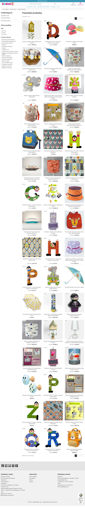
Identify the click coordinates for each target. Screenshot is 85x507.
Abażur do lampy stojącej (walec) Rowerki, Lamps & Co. (53, 178)
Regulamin (3, 480)
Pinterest (13, 465)
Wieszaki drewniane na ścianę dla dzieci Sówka (32, 396)
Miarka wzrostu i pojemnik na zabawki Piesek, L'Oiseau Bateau (53, 315)
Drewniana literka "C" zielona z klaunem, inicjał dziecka (31, 205)
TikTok (2, 465)
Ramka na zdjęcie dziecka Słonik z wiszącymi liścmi (53, 288)
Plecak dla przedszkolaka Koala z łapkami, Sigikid (32, 124)
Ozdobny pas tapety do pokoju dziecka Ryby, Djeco (53, 423)
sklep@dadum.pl (64, 486)
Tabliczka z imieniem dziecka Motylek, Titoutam (53, 369)
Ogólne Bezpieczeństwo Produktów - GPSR (11, 488)
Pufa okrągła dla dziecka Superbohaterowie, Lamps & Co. (74, 124)
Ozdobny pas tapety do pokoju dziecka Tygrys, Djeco (32, 259)
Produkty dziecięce (5, 18)
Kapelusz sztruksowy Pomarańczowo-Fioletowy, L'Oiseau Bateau (74, 205)
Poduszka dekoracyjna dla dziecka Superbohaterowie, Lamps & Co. (32, 178)
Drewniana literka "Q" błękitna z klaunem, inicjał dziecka (31, 450)
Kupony (31, 481)
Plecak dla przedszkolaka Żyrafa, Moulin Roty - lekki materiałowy (74, 232)
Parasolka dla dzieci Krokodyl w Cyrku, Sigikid (53, 69)
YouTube (6, 465)
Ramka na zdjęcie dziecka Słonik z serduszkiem (32, 96)
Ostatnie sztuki (5, 15)
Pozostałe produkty (5, 20)
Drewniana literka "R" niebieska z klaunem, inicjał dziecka (53, 450)
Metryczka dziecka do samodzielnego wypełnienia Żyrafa (74, 396)
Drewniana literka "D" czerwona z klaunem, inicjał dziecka (53, 42)
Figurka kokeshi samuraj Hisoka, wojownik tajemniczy (74, 315)
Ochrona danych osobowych (8, 478)
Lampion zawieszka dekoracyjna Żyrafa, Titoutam (32, 42)
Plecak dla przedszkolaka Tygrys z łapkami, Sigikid (74, 450)
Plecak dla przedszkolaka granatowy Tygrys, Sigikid (31, 151)
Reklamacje (4, 483)
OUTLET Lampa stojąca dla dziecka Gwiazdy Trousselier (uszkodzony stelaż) (74, 342)
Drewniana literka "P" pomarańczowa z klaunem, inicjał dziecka (32, 288)
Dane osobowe (33, 476)
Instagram (9, 465)
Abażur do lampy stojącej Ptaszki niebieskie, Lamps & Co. (32, 342)
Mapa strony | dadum (6, 493)
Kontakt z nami (4, 486)
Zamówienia (32, 478)
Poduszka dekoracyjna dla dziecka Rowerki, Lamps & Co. (32, 232)
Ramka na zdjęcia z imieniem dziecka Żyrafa (53, 124)
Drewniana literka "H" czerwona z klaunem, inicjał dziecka (53, 259)
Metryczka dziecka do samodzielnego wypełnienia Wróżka (32, 369)
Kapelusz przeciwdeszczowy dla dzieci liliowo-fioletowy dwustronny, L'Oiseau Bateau (74, 260)
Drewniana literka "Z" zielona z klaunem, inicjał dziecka (31, 423)
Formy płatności (5, 481)
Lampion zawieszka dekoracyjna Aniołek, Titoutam (53, 342)
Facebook (16, 465)
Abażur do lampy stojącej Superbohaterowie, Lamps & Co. (74, 69)
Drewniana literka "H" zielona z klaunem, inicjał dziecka (74, 151)
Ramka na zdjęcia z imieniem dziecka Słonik (74, 423)
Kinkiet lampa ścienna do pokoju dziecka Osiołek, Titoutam (74, 369)
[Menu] (83, 493)
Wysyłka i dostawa (5, 476)
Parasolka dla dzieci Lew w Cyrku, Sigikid (74, 287)
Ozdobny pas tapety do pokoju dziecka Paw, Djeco (53, 151)
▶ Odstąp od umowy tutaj (7, 495)
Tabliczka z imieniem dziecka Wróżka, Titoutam (53, 232)
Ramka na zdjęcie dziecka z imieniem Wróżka (74, 96)
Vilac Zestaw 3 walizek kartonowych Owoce (74, 42)
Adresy (31, 480)
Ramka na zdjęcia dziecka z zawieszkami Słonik (53, 205)
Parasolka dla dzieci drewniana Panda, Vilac (32, 315)
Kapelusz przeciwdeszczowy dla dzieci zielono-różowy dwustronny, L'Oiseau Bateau (53, 97)
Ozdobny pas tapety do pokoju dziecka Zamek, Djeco (74, 178)
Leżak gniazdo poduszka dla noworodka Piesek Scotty (31, 69)
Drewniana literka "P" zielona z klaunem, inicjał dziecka (53, 396)
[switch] (81, 502)
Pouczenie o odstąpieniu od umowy (9, 485)
